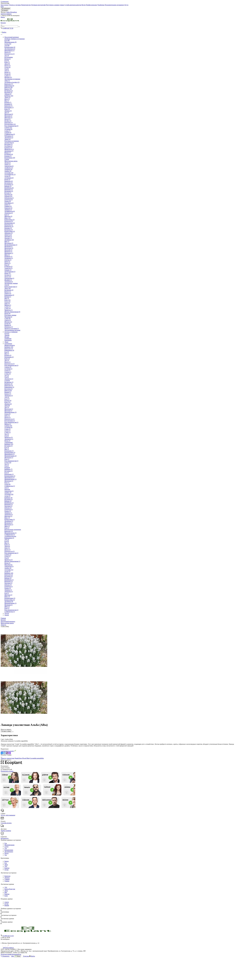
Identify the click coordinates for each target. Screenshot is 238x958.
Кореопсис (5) (8, 226)
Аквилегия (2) (8, 166)
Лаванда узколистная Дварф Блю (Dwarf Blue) (22, 758)
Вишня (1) (7, 296)
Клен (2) (7, 358)
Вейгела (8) (8, 390)
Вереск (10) (8, 89)
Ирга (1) (7, 99)
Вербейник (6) (9, 188)
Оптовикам (4, 10)
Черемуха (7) (8, 310)
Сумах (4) (7, 308)
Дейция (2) (7, 94)
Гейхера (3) (8, 508)
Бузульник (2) (8, 184)
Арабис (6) (7, 171)
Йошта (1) (7, 152)
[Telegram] (4, 753)
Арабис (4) (7, 492)
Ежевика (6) (8, 147)
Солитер (7, 380)
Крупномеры (8, 57)
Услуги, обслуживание (8, 815)
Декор (6, 342)
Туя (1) (6, 487)
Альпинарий (8, 442)
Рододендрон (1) (9, 420)
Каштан (6, 868)
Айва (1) (7, 80)
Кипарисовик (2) (9, 452)
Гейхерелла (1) (9, 198)
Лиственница (8, 851)
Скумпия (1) (8, 369)
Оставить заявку (6, 731)
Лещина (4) (8, 404)
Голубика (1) (8, 146)
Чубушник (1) (8, 136)
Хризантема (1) (9, 278)
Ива (5, 892)
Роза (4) (6, 265)
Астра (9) (7, 176)
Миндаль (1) (8, 117)
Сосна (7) (7, 430)
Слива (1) (7, 429)
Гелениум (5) (8, 199)
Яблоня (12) (8, 322)
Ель (5, 843)
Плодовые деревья (10, 315)
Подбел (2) (7, 121)
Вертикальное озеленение (12, 529)
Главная (3, 618)
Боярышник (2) (9, 295)
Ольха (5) (7, 302)
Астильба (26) (8, 173)
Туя (5, 848)
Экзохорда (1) (8, 379)
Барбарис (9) (8, 497)
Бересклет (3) (8, 348)
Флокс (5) (7, 273)
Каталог (3, 23)
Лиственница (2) (9, 49)
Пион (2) (7, 261)
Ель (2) (6, 472)
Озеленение (8, 343)
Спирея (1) (7, 372)
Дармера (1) (8, 209)
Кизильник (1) (9, 451)
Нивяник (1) (8, 256)
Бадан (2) (7, 179)
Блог (2, 6)
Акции (6, 615)
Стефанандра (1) (9, 486)
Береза (6, 861)
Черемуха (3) (8, 437)
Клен (6, 895)
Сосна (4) (7, 67)
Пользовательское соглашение (114, 5)
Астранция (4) (8, 178)
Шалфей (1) (8, 280)
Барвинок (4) (8, 181)
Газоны (6, 159)
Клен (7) (7, 62)
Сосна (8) (7, 484)
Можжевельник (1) (10, 479)
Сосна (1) (7, 370)
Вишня (6, 905)
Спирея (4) (7, 132)
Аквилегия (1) (8, 491)
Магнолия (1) (8, 409)
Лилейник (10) (9, 240)
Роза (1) (6, 459)
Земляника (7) (8, 151)
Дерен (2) (7, 97)
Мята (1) (7, 255)
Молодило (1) (8, 457)
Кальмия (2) (8, 104)
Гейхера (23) (8, 196)
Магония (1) (8, 116)
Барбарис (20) (8, 573)
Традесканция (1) (9, 271)
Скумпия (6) (8, 129)
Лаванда (3, 625)
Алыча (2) (7, 320)
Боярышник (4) (9, 350)
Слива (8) (7, 318)
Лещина (7, 877)
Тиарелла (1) (8, 268)
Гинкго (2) (7, 293)
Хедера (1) (7, 275)
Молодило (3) (8, 248)
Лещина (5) (8, 111)
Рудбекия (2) (8, 266)
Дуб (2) (6, 70)
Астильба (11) (8, 570)
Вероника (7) (8, 189)
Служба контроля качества (72, 5)
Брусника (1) (8, 144)
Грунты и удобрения (10, 332)
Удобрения (7, 338)
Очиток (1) (7, 260)
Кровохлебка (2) (9, 231)
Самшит (7, 879)
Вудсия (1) (7, 193)
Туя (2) (6, 466)
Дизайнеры (100, 5)
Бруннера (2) (8, 183)
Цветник (7, 489)
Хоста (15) (7, 276)
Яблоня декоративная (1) (12, 561)
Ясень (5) (7, 441)
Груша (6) (7, 323)
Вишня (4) (7, 325)
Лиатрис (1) (8, 238)
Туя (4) (6, 436)
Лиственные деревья (11, 283)
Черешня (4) (8, 317)
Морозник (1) (8, 253)
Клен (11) (7, 402)
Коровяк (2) (8, 228)
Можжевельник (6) (10, 42)
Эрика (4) (7, 139)
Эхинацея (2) (8, 281)
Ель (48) (7, 40)
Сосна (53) (7, 44)
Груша (6, 869)
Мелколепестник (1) (10, 245)
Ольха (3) (7, 414)
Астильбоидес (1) (10, 174)
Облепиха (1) (8, 327)
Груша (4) (7, 74)
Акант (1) (7, 164)
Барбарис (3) (8, 384)
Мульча (6, 337)
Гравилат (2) (8, 208)
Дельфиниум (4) (9, 211)
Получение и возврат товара (55, 5)
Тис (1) (6, 434)
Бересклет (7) (8, 84)
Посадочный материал (11, 37)
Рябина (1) (7, 305)
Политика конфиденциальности (11, 954)
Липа (6, 864)
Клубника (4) (8, 154)
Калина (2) (7, 355)
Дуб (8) (6, 285)
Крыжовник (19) (9, 157)
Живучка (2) (8, 216)
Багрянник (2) (8, 290)
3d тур (126, 5)
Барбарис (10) (8, 347)
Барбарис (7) (8, 469)
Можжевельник (9, 845)
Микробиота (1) (9, 50)
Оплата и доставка (15, 5)
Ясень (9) (7, 313)
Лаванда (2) (8, 235)
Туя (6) (6, 69)
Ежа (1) (6, 214)
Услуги (6, 613)
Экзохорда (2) (8, 137)
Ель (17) (7, 399)
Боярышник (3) (9, 387)
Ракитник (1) (8, 122)
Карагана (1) (8, 106)
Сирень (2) (7, 554)
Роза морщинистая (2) (11, 365)
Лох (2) (6, 112)
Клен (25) (7, 300)
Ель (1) (6, 593)
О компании (5, 1)
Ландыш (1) (8, 236)
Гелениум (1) (8, 509)
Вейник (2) (7, 186)
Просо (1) (7, 263)
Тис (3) (6, 55)
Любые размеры (6, 830)
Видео (84, 5)
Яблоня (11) (8, 77)
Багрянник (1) (8, 382)
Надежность (4, 838)
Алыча (6, 902)
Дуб (5, 866)
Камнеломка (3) (9, 219)
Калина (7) (7, 102)
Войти (3, 17)
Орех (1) (7, 415)
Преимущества (26, 5)
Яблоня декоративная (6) (12, 312)
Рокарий (7, 467)
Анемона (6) (8, 169)
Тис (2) (6, 375)
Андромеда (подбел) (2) (11, 82)
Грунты (6, 333)
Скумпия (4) (8, 427)
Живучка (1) (8, 516)
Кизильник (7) (9, 107)
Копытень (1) (8, 224)
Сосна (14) (7, 462)
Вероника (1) (8, 504)
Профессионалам (91, 5)
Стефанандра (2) (9, 134)
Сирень (6, 881)
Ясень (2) (7, 563)
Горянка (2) (8, 206)
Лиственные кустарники (12, 79)
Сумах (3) (7, 374)
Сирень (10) (8, 425)
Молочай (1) (8, 250)
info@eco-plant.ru (6, 14)
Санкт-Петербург (11, 12)
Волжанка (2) (8, 191)
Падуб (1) (7, 119)
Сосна (6, 846)
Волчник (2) (8, 92)
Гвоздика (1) (8, 506)
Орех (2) (7, 303)
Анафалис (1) (8, 168)
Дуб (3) (6, 397)
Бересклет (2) (8, 531)
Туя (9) (6, 377)
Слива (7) (7, 75)
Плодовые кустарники (11, 141)
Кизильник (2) (9, 357)
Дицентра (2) (8, 213)
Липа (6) (7, 64)
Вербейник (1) (9, 503)
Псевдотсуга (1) (9, 54)
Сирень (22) (8, 127)
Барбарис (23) (8, 444)
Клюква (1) (8, 156)
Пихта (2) (7, 52)
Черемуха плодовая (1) (11, 328)
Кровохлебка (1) (9, 519)
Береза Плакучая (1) (10, 286)
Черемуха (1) (8, 559)
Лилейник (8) (8, 601)
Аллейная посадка (10, 536)
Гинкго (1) (7, 394)
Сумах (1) (7, 432)
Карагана (7, 876)
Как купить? (5, 5)
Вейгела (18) (8, 87)
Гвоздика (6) (8, 194)
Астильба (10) (8, 494)
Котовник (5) (8, 229)
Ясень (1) (7, 72)
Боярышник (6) (9, 85)
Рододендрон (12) (10, 124)
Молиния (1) (8, 246)
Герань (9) (7, 201)
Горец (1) (7, 204)
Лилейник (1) (8, 521)
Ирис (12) (7, 218)
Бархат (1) (7, 291)
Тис (5, 855)
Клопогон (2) (8, 221)
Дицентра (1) (8, 395)
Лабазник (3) (8, 233)
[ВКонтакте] (2, 753)
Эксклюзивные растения (12, 330)
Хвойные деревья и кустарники (14, 39)
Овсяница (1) (8, 258)
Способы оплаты (6, 823)
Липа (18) (7, 288)
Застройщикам (5, 8)
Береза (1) (7, 59)
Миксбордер (8, 564)
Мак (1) (6, 241)
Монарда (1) (8, 251)
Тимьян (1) (7, 270)
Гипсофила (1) (8, 203)
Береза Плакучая (9, 889)
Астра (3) (7, 496)
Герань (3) (7, 511)
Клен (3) (7, 109)
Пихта (6, 853)
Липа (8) (7, 405)
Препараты (8, 340)
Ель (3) (6, 352)
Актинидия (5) (9, 142)
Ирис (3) (7, 518)
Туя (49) (6, 45)
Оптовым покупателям (38, 5)
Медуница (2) (8, 243)
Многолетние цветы (10, 161)
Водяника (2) (8, 90)
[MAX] (10, 753)
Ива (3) (6, 298)
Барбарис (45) (8, 95)
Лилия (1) (7, 162)
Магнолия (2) (8, 114)
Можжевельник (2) (10, 412)
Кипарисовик (8, 850)
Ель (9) (6, 60)
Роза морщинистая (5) (11, 126)
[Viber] (7, 753)
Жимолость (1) (9, 149)
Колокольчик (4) (9, 223)
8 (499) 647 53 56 (8, 28)
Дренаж (6, 335)
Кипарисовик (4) (9, 47)
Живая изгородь (9, 345)
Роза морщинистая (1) (11, 422)
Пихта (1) (7, 65)
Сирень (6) (7, 367)
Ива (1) (6, 101)
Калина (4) (7, 400)
